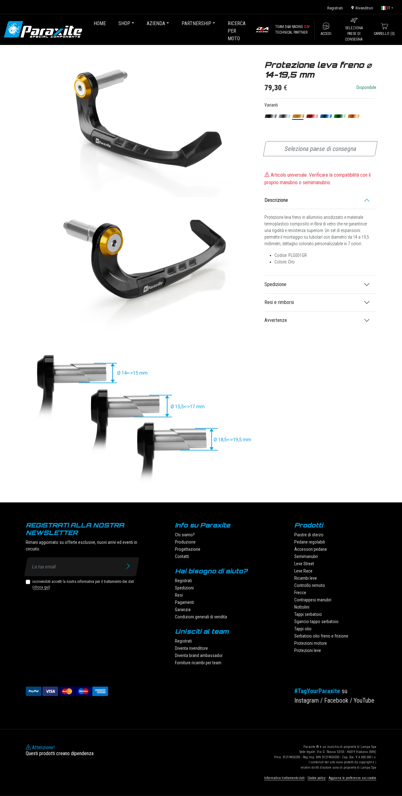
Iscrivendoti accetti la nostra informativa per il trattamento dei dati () (83, 584)
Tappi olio (303, 628)
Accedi (326, 33)
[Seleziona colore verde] (340, 116)
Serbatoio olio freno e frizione (321, 635)
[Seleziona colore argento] (284, 116)
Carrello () (384, 33)
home (100, 23)
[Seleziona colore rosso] (312, 116)
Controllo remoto (309, 585)
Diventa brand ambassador (199, 655)
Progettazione (187, 549)
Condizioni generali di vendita (201, 616)
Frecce (300, 592)
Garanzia (183, 609)
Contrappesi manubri (312, 599)
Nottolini (301, 607)
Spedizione (275, 284)
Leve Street (304, 563)
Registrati (335, 8)
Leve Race (303, 570)
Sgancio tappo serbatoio (316, 621)
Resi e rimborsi (279, 302)
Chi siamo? (185, 534)
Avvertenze (275, 320)
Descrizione (276, 200)
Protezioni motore (310, 643)
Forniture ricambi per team (198, 662)
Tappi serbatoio (308, 614)
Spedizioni (184, 587)
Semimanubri (306, 556)
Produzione (185, 541)
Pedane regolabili (309, 541)
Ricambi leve (305, 578)
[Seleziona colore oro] (298, 116)
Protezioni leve (307, 650)
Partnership (196, 23)
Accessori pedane (310, 549)
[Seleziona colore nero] (271, 116)
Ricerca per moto (237, 30)
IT (388, 8)
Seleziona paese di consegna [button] (354, 33)
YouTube (364, 700)
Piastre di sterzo (308, 534)
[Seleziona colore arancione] (354, 116)
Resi (179, 595)
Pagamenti (184, 602)
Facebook (336, 700)
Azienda (156, 23)
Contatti (182, 556)
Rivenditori (364, 8)
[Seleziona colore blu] (326, 116)
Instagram (306, 700)
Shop (124, 23)
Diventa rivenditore (191, 648)
